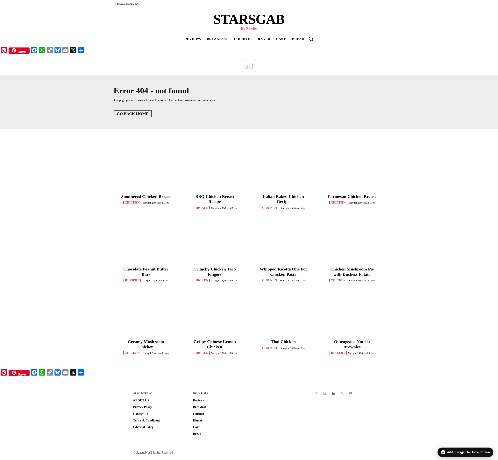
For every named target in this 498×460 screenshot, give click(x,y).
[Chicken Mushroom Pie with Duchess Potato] (352, 243)
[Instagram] (325, 393)
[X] (342, 393)
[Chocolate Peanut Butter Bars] (146, 243)
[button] (311, 38)
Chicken (132, 202)
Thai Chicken (283, 341)
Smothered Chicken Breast (146, 196)
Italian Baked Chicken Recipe (283, 199)
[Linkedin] (333, 393)
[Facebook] (316, 393)
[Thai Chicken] (283, 315)
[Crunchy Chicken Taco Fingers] (214, 243)
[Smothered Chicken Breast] (146, 170)
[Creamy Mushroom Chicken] (146, 315)
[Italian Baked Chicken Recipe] (283, 170)
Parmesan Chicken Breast (352, 196)
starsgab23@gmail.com (156, 202)
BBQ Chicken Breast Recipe (214, 199)
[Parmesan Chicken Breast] (352, 170)
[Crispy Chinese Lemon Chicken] (214, 315)
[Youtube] (350, 393)
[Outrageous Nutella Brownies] (352, 315)
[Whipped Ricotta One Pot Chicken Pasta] (283, 243)
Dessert (132, 280)
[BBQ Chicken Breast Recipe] (214, 170)
